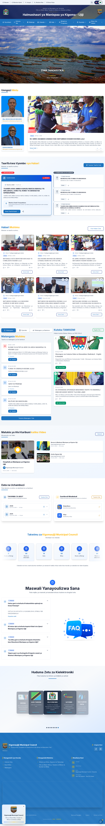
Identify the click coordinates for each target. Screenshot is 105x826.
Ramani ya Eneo (98, 815)
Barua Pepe (51, 2)
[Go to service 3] (50, 727)
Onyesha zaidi (12, 616)
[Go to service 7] (56, 727)
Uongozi (28, 2)
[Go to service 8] (58, 727)
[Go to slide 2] (8, 79)
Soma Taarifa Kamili (11, 211)
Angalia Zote (97, 330)
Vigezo (87, 815)
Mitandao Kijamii (17, 2)
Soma (62, 185)
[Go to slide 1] (4, 79)
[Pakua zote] (43, 506)
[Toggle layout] (24, 806)
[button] (25, 608)
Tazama (13, 359)
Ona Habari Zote (96, 228)
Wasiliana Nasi (39, 2)
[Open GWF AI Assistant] (100, 821)
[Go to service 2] (48, 727)
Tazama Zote (44, 497)
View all (99, 434)
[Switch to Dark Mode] (92, 2)
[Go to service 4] (51, 727)
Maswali (6, 2)
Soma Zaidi (35, 148)
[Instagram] (100, 749)
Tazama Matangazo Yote (26, 418)
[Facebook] (96, 749)
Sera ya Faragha (76, 815)
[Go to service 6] (54, 727)
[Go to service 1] (46, 727)
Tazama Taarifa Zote (94, 165)
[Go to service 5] (53, 727)
